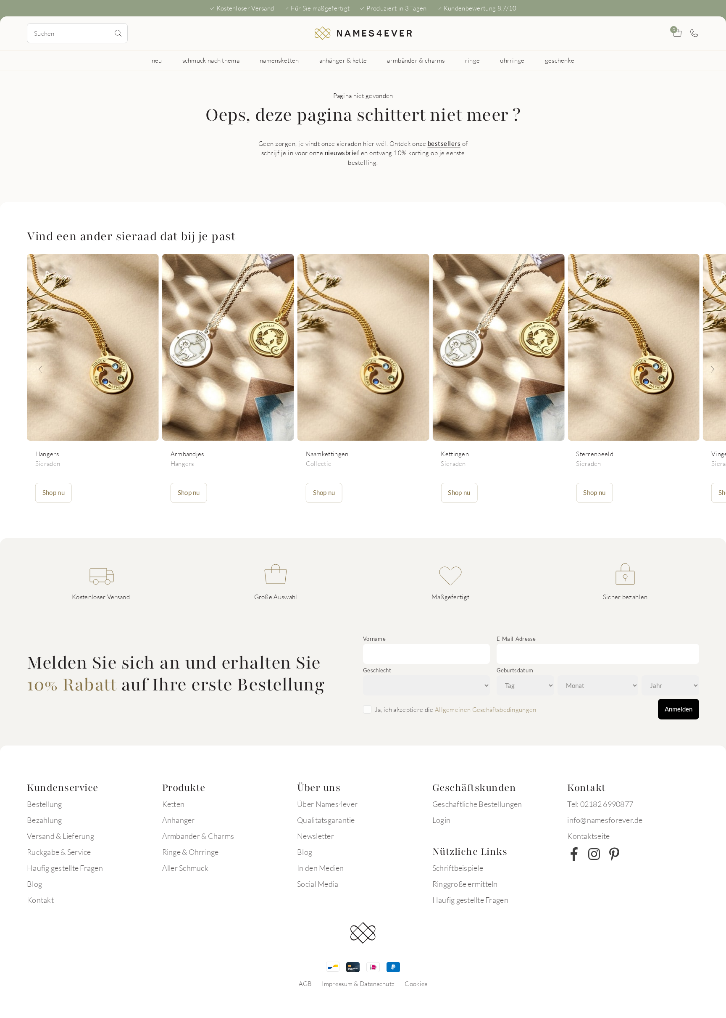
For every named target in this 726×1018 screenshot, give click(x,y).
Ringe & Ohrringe (190, 852)
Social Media (317, 883)
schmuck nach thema (210, 60)
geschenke (560, 60)
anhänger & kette (343, 60)
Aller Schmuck (185, 868)
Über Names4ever (327, 804)
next (712, 369)
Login (441, 820)
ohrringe (512, 60)
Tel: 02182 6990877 (600, 804)
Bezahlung (44, 820)
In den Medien (320, 868)
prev (40, 369)
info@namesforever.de (604, 820)
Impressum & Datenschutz (358, 983)
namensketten (279, 60)
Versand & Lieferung (60, 836)
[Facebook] (574, 854)
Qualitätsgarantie (326, 820)
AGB (305, 983)
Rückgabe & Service (59, 852)
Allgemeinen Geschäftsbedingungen (486, 709)
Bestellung (44, 804)
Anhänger (178, 820)
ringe (472, 60)
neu (157, 60)
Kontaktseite (588, 836)
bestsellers (444, 143)
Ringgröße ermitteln (465, 883)
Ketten (173, 804)
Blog (34, 883)
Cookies (416, 983)
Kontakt (40, 899)
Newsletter (315, 836)
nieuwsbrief (342, 152)
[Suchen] (118, 33)
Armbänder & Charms (198, 836)
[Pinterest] (614, 854)
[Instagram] (594, 854)
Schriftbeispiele (457, 868)
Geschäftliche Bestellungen (477, 804)
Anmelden (678, 709)
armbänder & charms (416, 60)
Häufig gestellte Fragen (65, 868)
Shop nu (53, 492)
